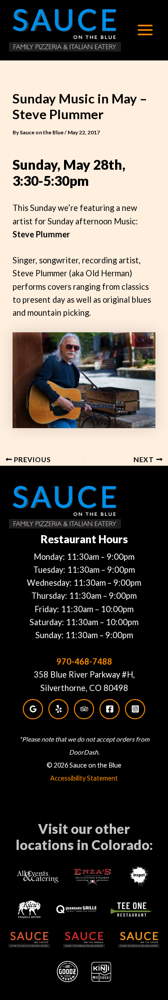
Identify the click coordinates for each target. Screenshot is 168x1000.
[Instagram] (135, 709)
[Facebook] (109, 709)
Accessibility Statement (84, 778)
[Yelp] (58, 709)
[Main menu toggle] (145, 30)
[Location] (33, 709)
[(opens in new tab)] (38, 875)
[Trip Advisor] (84, 709)
